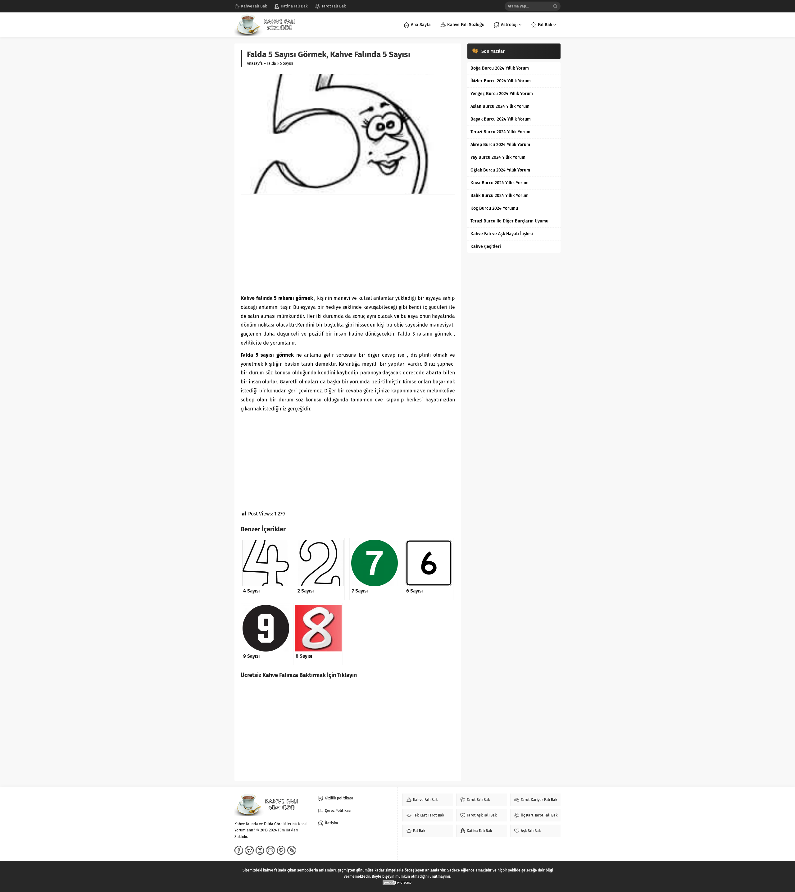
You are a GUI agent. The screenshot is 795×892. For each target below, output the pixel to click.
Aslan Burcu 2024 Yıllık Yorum (499, 106)
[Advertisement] (348, 244)
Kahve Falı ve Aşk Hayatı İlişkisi (501, 233)
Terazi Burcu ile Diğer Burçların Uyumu (509, 221)
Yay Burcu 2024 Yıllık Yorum (497, 157)
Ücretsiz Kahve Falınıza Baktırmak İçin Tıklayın (299, 675)
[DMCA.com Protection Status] (397, 883)
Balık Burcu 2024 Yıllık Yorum (499, 195)
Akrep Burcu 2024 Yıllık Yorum (500, 144)
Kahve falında (257, 298)
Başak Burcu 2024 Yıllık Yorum (500, 119)
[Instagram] (260, 850)
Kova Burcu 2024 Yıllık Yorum (499, 182)
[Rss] (291, 850)
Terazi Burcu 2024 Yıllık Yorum (500, 132)
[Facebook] (238, 850)
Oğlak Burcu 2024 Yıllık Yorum (500, 170)
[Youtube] (270, 850)
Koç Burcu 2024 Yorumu (494, 208)
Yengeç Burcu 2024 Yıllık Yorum (501, 93)
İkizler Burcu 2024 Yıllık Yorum (500, 81)
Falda (271, 63)
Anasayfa (255, 63)
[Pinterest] (281, 850)
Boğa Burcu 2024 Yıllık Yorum (499, 68)
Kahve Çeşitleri (485, 246)
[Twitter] (249, 850)
